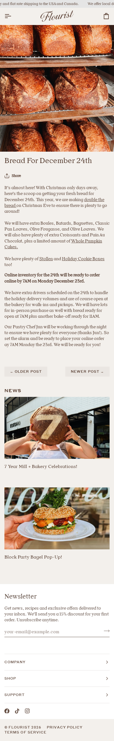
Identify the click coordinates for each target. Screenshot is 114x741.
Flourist (20, 727)
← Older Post (26, 371)
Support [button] (14, 695)
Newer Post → (87, 371)
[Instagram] (27, 711)
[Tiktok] (17, 711)
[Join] (105, 631)
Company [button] (15, 662)
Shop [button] (10, 678)
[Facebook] (6, 711)
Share (16, 176)
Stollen (46, 258)
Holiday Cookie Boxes (83, 258)
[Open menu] (12, 16)
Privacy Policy (64, 727)
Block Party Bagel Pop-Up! (33, 557)
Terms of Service (25, 732)
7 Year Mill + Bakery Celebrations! (40, 466)
